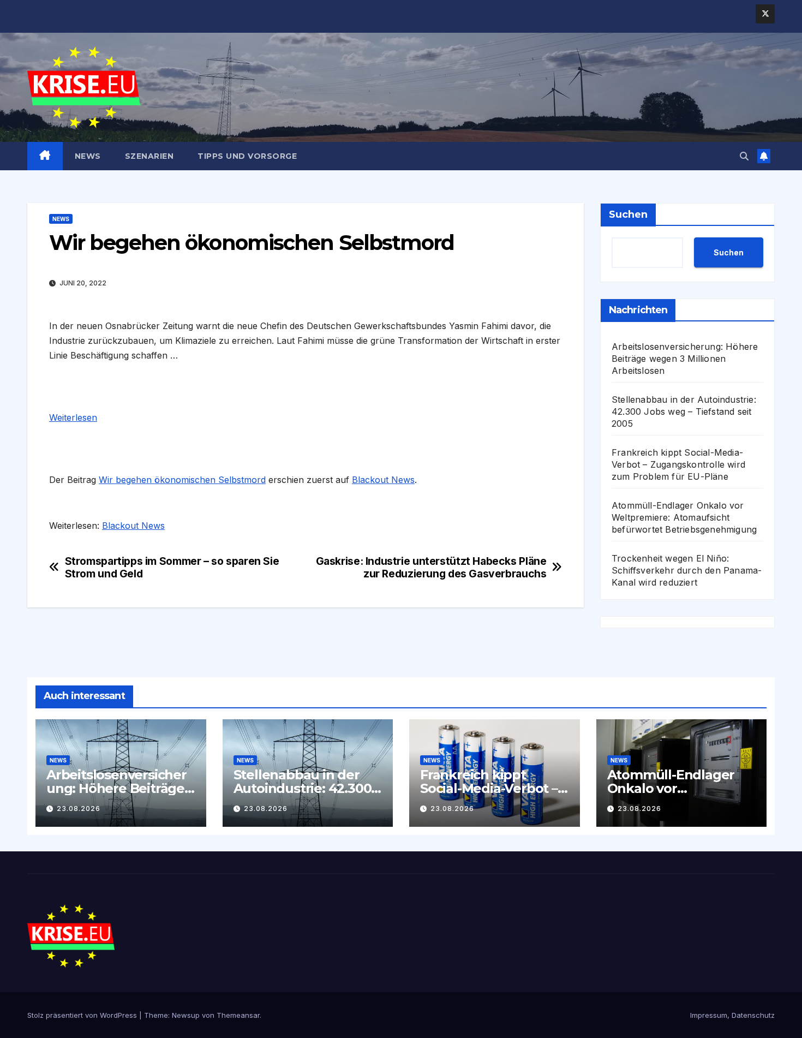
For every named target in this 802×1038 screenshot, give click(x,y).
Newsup (186, 1015)
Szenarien (149, 156)
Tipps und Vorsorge (247, 156)
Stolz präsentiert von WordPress (83, 1015)
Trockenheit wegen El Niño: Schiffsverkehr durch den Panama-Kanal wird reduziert (687, 570)
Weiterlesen (73, 417)
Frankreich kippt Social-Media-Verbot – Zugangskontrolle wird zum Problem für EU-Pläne (678, 464)
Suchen (628, 214)
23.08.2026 (78, 808)
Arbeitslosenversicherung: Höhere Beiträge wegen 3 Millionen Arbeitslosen (685, 358)
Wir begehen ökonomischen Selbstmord (182, 479)
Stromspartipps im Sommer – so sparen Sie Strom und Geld (172, 567)
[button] (744, 156)
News (88, 156)
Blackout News (383, 479)
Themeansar (238, 1015)
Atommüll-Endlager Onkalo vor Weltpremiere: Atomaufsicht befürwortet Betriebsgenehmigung (684, 517)
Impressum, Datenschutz (732, 1015)
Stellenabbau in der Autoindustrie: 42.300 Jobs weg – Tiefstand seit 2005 (684, 411)
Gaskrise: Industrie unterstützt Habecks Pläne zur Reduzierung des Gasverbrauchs (431, 567)
